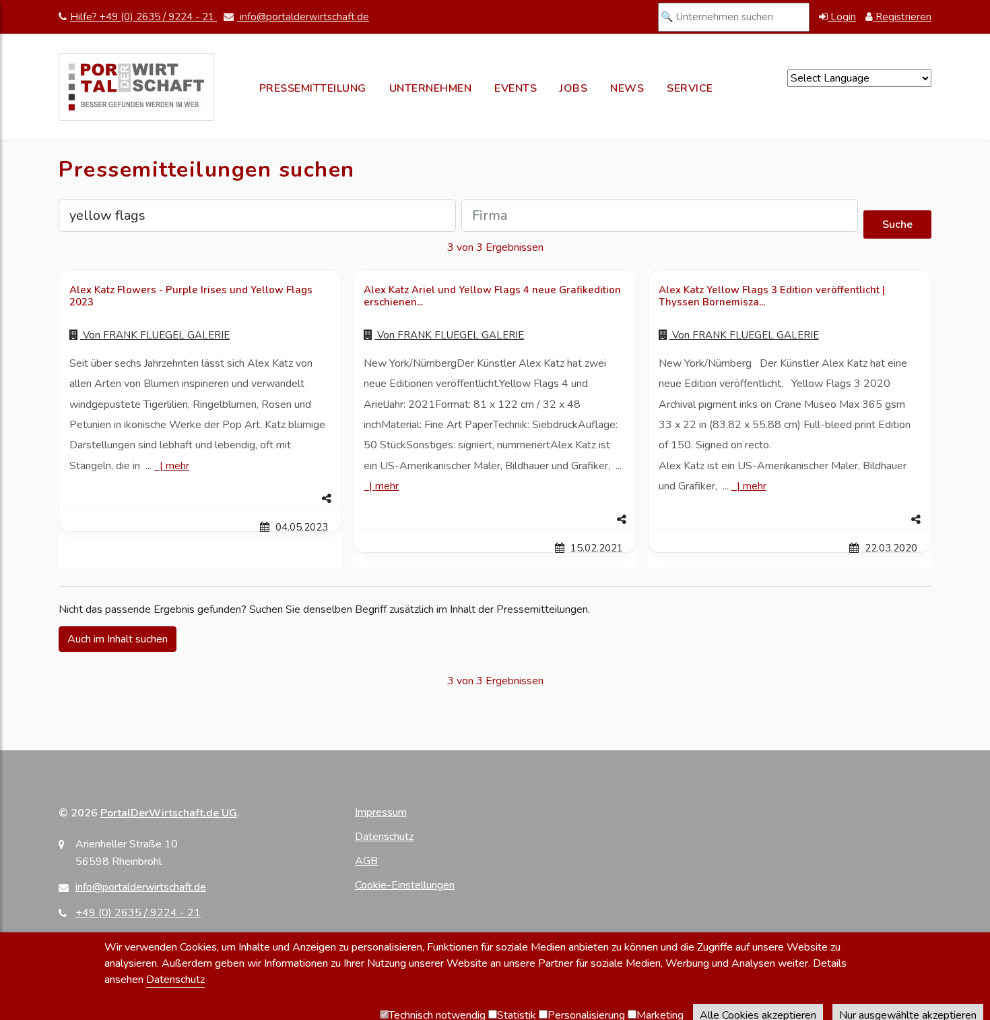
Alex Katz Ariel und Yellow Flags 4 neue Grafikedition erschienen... (492, 296)
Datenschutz (384, 836)
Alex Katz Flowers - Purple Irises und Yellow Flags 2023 (190, 296)
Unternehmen (430, 88)
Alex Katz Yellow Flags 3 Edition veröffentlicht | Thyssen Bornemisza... (772, 296)
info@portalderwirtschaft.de (303, 17)
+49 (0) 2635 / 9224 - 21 (138, 912)
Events (515, 88)
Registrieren (902, 17)
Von (155, 335)
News (627, 88)
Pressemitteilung (312, 88)
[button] (200, 499)
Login (842, 17)
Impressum (381, 812)
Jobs (573, 88)
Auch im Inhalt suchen (117, 639)
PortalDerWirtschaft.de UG (168, 813)
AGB (366, 860)
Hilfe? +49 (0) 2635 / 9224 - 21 (143, 17)
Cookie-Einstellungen (405, 885)
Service (690, 88)
